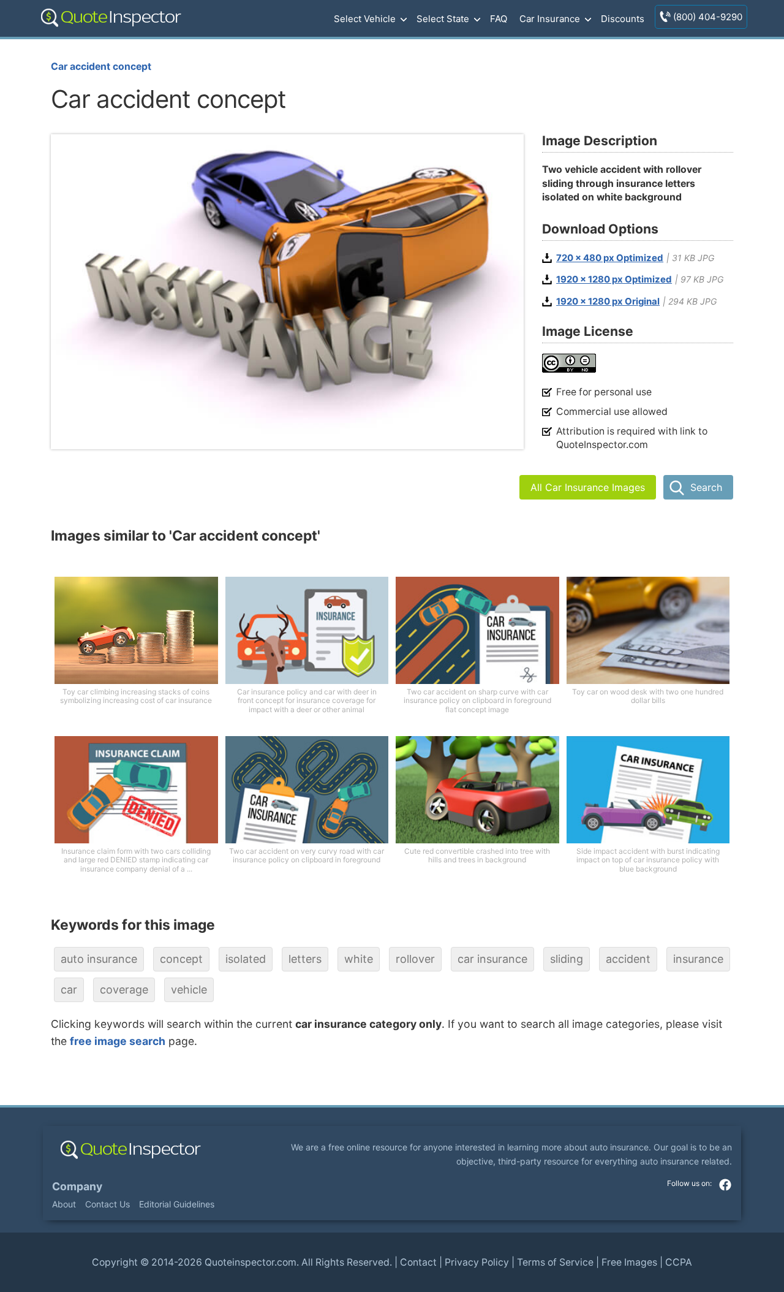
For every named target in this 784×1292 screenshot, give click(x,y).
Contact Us (107, 1204)
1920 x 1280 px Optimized (614, 279)
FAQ (498, 19)
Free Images (629, 1262)
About (64, 1204)
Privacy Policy (477, 1262)
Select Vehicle (365, 19)
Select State (443, 19)
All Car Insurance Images (587, 487)
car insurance (492, 958)
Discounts (622, 19)
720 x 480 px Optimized (609, 258)
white (358, 958)
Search (706, 487)
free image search (117, 1041)
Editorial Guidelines (176, 1204)
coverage (124, 989)
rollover (415, 958)
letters (305, 958)
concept (181, 958)
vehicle (189, 989)
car (69, 989)
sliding (566, 958)
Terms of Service (555, 1262)
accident (628, 958)
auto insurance (99, 958)
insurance (698, 958)
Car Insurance (549, 19)
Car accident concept (101, 66)
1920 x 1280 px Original (608, 301)
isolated (245, 958)
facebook (725, 1184)
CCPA (678, 1262)
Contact (418, 1262)
